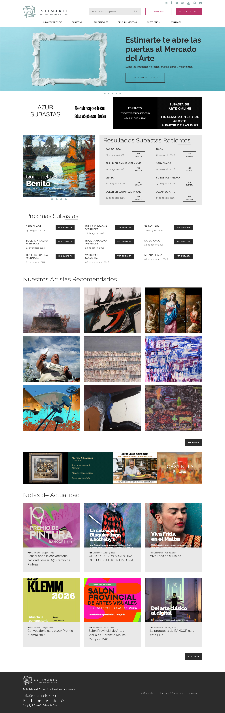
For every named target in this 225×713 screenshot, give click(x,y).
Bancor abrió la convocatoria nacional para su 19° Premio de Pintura (49, 560)
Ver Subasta (65, 227)
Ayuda (194, 693)
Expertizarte (101, 22)
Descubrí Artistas (127, 22)
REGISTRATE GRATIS (189, 12)
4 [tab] (116, 93)
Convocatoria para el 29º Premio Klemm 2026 (50, 633)
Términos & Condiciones (171, 693)
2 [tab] (108, 93)
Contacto (176, 22)
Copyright (148, 693)
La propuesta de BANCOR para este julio (172, 633)
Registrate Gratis (145, 78)
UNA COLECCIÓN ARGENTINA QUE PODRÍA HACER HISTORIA (111, 558)
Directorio (153, 22)
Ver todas (193, 656)
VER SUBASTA (138, 155)
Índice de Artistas (52, 22)
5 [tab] (120, 93)
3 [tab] (112, 93)
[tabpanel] (112, 59)
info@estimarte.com (40, 695)
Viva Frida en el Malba (165, 556)
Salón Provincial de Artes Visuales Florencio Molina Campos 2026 (107, 635)
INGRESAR (158, 12)
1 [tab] (105, 93)
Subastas (77, 22)
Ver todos (193, 442)
